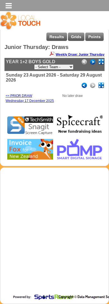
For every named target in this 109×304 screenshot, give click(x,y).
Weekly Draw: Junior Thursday (80, 55)
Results (56, 37)
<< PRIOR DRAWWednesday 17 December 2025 (30, 98)
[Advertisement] (54, 236)
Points (94, 37)
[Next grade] (92, 62)
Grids (76, 37)
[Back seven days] (84, 85)
